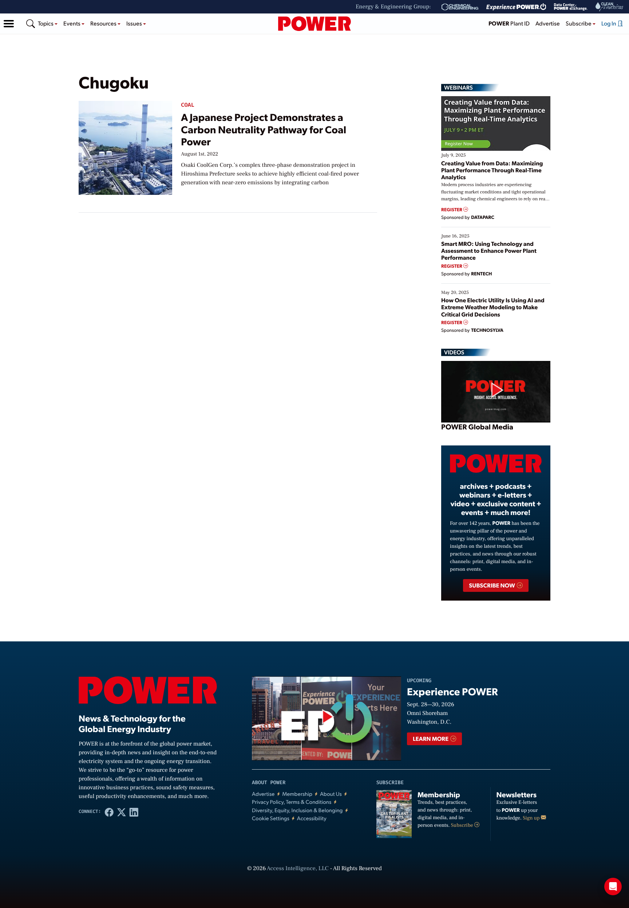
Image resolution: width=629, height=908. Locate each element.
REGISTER (452, 210)
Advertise (547, 23)
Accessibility (312, 818)
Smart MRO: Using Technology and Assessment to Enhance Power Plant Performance (489, 250)
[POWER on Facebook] (109, 812)
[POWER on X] (121, 812)
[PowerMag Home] (314, 23)
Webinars (458, 87)
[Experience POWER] (516, 7)
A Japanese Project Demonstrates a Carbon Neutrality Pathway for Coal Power (263, 129)
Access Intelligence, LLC (298, 868)
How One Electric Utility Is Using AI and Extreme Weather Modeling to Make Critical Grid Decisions (493, 307)
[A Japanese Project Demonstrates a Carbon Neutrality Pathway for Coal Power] (125, 146)
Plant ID (509, 23)
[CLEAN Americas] (610, 6)
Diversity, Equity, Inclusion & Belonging (297, 810)
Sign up (532, 818)
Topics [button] (46, 23)
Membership (297, 793)
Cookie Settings (270, 818)
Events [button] (72, 23)
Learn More (431, 738)
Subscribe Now (492, 585)
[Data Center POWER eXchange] (571, 7)
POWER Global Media (477, 426)
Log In (609, 23)
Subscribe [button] (579, 23)
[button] (9, 24)
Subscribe (462, 825)
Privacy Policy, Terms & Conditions (291, 801)
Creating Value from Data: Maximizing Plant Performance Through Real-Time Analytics (492, 170)
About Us (331, 793)
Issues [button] (134, 23)
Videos (454, 352)
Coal (187, 105)
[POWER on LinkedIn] (134, 812)
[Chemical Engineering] (460, 7)
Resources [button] (104, 23)
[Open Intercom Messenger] (613, 886)
